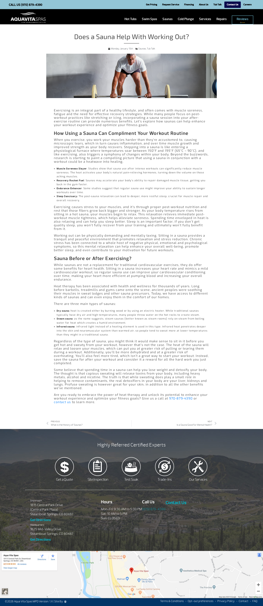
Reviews (242, 19)
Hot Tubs (130, 19)
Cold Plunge (186, 19)
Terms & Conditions (172, 601)
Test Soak (131, 479)
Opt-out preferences (200, 601)
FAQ (254, 601)
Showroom (36, 500)
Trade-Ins (165, 479)
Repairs (221, 19)
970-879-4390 (181, 398)
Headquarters (37, 524)
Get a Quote (64, 479)
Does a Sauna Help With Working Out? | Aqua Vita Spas (28, 17)
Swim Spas (149, 19)
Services (205, 19)
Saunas (167, 19)
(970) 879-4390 (154, 509)
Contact (243, 601)
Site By (58, 601)
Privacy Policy (226, 601)
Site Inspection (98, 479)
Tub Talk (151, 48)
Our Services (198, 479)
